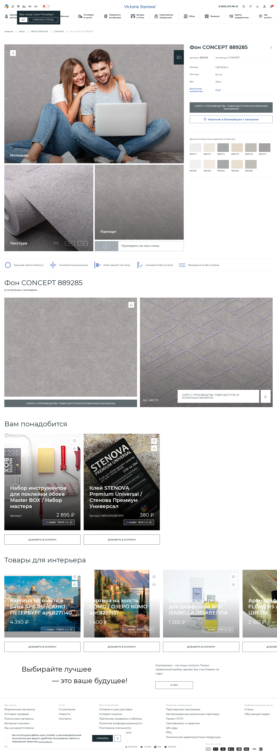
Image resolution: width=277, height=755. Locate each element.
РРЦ (169, 732)
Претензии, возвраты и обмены (120, 718)
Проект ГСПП (174, 718)
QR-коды (172, 728)
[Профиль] (264, 6)
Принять (102, 738)
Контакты (65, 718)
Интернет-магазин (17, 723)
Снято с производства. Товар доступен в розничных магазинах (210, 396)
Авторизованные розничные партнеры (192, 714)
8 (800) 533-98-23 (228, 6)
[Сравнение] (257, 6)
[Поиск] (243, 6)
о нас (174, 685)
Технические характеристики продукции (193, 737)
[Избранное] (250, 6)
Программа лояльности (115, 728)
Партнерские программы (183, 709)
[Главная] (140, 6)
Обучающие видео (257, 714)
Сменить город (43, 19)
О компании (67, 709)
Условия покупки (110, 714)
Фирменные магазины (19, 709)
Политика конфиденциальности (120, 723)
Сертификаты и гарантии (183, 723)
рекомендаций (45, 742)
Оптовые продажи (16, 714)
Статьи (248, 709)
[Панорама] (179, 57)
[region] (95, 147)
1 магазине (251, 119)
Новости (64, 714)
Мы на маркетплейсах (19, 728)
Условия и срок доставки (115, 709)
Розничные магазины (19, 718)
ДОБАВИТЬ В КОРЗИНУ (42, 539)
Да (23, 19)
